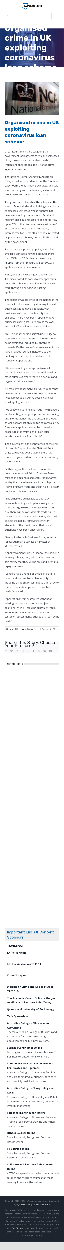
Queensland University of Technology (30, 1009)
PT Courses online (18, 1148)
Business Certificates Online (24, 1047)
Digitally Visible (23, 1204)
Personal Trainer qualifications (26, 1112)
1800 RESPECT (15, 945)
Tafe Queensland (18, 1016)
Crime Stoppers (16, 975)
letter (56, 486)
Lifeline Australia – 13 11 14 (24, 964)
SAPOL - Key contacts (22, 1228)
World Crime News (30, 629)
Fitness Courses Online (21, 1133)
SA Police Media (17, 952)
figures (9, 262)
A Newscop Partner (41, 1204)
